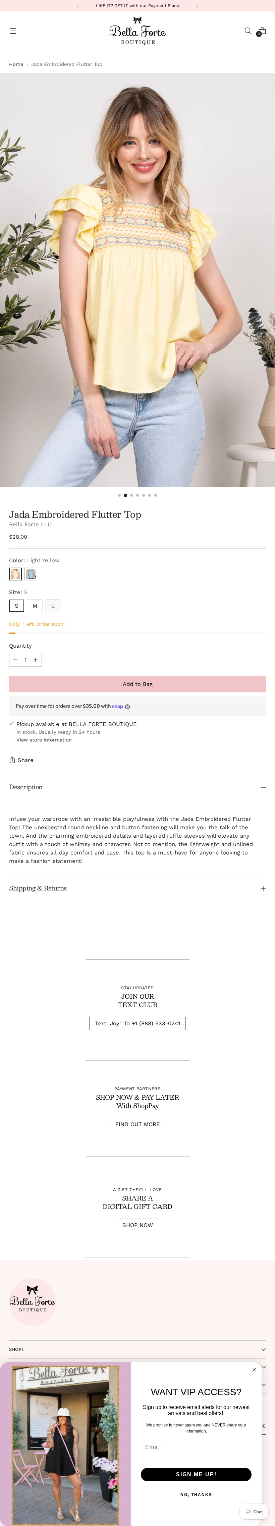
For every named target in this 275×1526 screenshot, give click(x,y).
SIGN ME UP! (196, 1474)
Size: (18, 592)
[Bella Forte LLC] (137, 30)
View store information (44, 740)
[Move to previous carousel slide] (245, 934)
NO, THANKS (196, 1494)
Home (16, 64)
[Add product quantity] (36, 659)
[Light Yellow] (15, 574)
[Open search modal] (248, 30)
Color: (34, 560)
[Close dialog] (254, 1370)
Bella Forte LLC (30, 524)
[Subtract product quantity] (15, 659)
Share (26, 760)
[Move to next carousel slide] (260, 934)
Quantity (20, 646)
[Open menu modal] (12, 30)
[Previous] (77, 5)
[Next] (197, 5)
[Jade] (30, 574)
